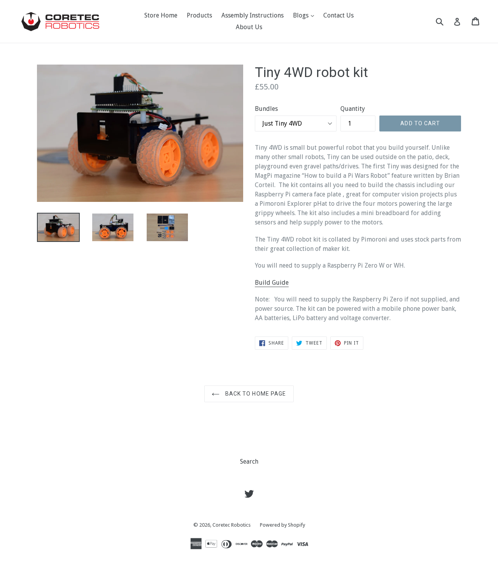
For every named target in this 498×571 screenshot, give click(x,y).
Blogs (305, 15)
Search (249, 461)
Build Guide (272, 282)
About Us (249, 27)
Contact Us (338, 15)
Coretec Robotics (231, 525)
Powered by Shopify (282, 525)
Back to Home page (254, 394)
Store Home (160, 15)
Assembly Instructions (252, 15)
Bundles (266, 108)
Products (199, 15)
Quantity (352, 108)
